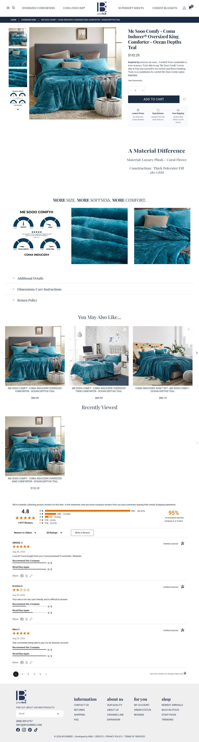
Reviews (139, 714)
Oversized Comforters (38, 8)
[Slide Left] (2, 352)
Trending (167, 719)
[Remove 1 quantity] (130, 90)
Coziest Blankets (164, 8)
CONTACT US (81, 705)
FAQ (76, 719)
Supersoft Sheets (131, 8)
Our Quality (114, 705)
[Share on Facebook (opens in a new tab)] (22, 575)
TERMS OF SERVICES (134, 736)
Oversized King (28, 20)
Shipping (79, 714)
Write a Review (82, 532)
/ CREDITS (98, 736)
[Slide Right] (197, 352)
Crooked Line (115, 714)
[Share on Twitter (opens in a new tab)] (26, 575)
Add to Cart (153, 99)
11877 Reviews (28, 523)
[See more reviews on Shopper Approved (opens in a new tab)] (31, 575)
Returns (79, 709)
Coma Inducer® (74, 8)
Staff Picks (169, 714)
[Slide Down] (18, 109)
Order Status (142, 709)
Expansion (113, 719)
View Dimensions (135, 80)
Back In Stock (170, 709)
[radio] (99, 511)
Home (13, 20)
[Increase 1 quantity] (143, 90)
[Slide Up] (18, 26)
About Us (113, 709)
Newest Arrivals (172, 705)
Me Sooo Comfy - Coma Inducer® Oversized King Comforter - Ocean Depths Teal (80, 20)
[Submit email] (57, 714)
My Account (142, 705)
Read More (132, 75)
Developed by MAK (84, 736)
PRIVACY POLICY (114, 736)
